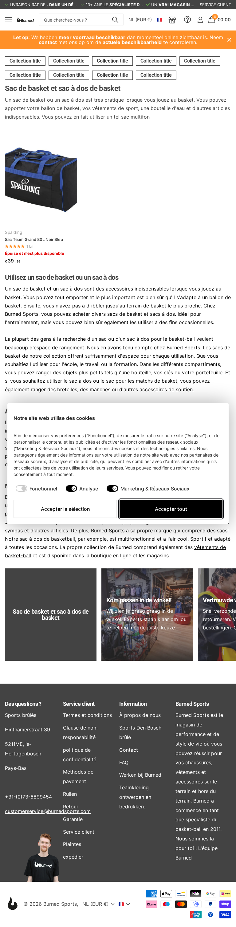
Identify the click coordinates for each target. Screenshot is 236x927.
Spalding (13, 232)
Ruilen (70, 794)
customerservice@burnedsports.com (48, 811)
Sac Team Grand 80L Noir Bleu (34, 239)
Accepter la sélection (65, 509)
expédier (73, 857)
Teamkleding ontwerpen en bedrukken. (135, 797)
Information (133, 704)
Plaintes (72, 844)
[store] (172, 19)
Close (229, 39)
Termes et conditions (87, 715)
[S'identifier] (200, 20)
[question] (187, 19)
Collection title (25, 61)
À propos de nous (140, 715)
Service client (78, 704)
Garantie (73, 819)
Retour (70, 806)
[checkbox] (36, 488)
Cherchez (115, 20)
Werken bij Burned (140, 775)
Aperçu (210, 418)
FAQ (123, 762)
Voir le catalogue (8, 20)
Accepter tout (171, 509)
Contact (128, 750)
